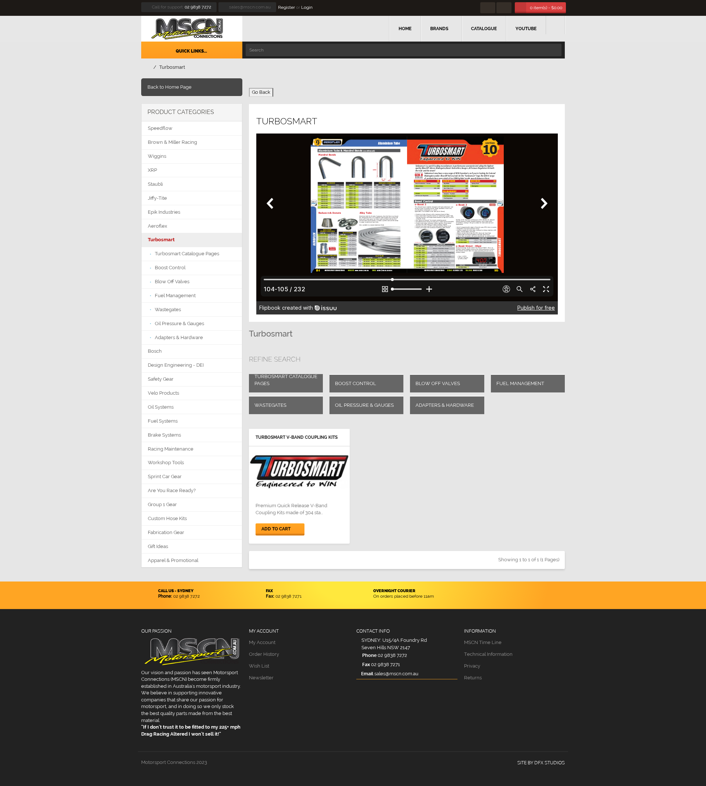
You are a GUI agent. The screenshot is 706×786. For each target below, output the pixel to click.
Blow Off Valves (438, 383)
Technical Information (488, 654)
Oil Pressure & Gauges (364, 405)
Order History (264, 654)
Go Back (261, 92)
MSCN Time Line (483, 642)
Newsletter (261, 677)
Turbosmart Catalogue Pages (285, 380)
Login (307, 7)
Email (367, 673)
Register (286, 7)
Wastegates (270, 405)
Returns (473, 677)
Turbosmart (172, 67)
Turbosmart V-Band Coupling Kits (297, 437)
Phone (369, 655)
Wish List (259, 666)
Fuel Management (520, 383)
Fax (365, 664)
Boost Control (355, 383)
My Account (262, 642)
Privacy (472, 666)
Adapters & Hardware (445, 405)
